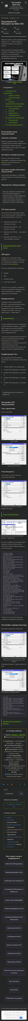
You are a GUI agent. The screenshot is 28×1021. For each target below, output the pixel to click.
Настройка (10, 820)
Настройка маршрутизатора (14, 125)
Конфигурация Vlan (14, 115)
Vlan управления (13, 120)
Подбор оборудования (14, 825)
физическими (11, 844)
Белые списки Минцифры (14, 900)
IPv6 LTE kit (14, 990)
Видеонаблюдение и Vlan (14, 872)
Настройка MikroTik (16, 3)
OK (21, 1017)
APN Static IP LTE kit (14, 953)
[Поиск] (21, 793)
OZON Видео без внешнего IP (14, 881)
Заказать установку (14, 95)
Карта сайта (23, 1008)
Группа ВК (10, 846)
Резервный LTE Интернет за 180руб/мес (14, 890)
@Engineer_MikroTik (17, 82)
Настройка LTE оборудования (15, 118)
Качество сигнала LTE (14, 945)
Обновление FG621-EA (14, 928)
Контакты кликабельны (14, 837)
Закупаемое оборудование (14, 106)
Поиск (6, 789)
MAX (15, 83)
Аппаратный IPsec (8, 318)
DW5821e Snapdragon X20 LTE (14, 908)
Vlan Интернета (13, 122)
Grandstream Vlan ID (14, 936)
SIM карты (11, 111)
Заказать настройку (14, 12)
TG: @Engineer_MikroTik (14, 804)
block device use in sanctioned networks (14, 972)
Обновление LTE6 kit (14, 962)
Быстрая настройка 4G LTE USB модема (14, 918)
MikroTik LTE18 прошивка (14, 864)
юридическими (12, 842)
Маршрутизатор (13, 113)
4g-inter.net (14, 264)
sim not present (14, 981)
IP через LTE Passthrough (10, 514)
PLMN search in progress (14, 998)
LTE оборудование (14, 108)
